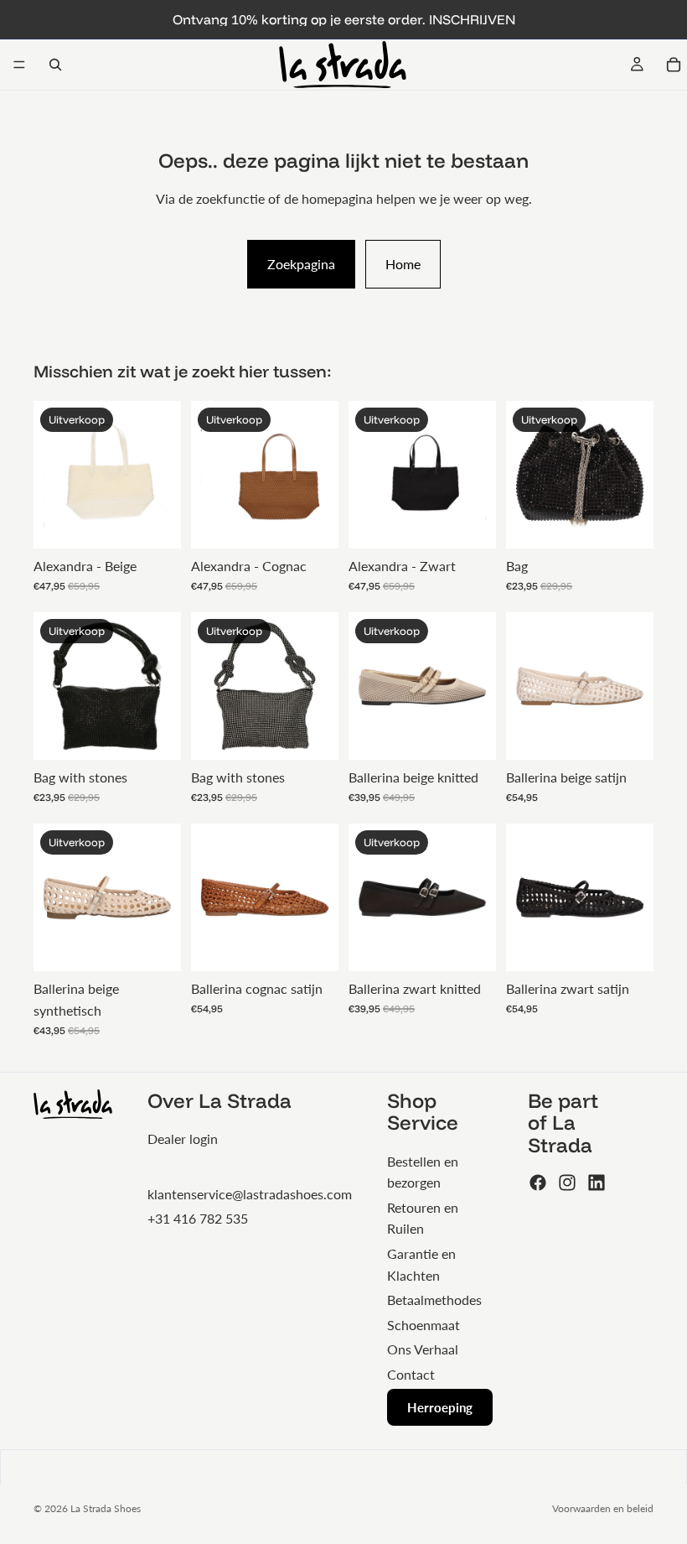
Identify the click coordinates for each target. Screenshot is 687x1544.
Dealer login (182, 1138)
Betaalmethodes (434, 1299)
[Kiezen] (470, 735)
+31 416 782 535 (197, 1218)
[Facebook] (538, 1182)
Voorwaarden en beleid (602, 1508)
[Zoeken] (55, 64)
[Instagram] (567, 1182)
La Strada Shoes (105, 1508)
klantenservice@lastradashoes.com (249, 1194)
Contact (411, 1374)
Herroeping (440, 1407)
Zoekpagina (301, 264)
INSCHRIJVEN (472, 19)
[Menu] (19, 64)
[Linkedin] (596, 1182)
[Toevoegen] (155, 523)
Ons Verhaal (422, 1349)
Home (403, 264)
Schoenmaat (423, 1325)
